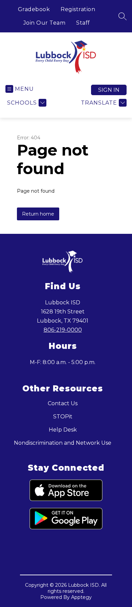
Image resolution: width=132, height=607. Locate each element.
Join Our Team (44, 23)
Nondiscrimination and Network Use (62, 443)
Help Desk (63, 429)
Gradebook (34, 9)
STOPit (62, 416)
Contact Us (63, 403)
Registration (78, 9)
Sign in (108, 90)
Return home (38, 214)
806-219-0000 (63, 330)
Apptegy (81, 597)
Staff (83, 23)
